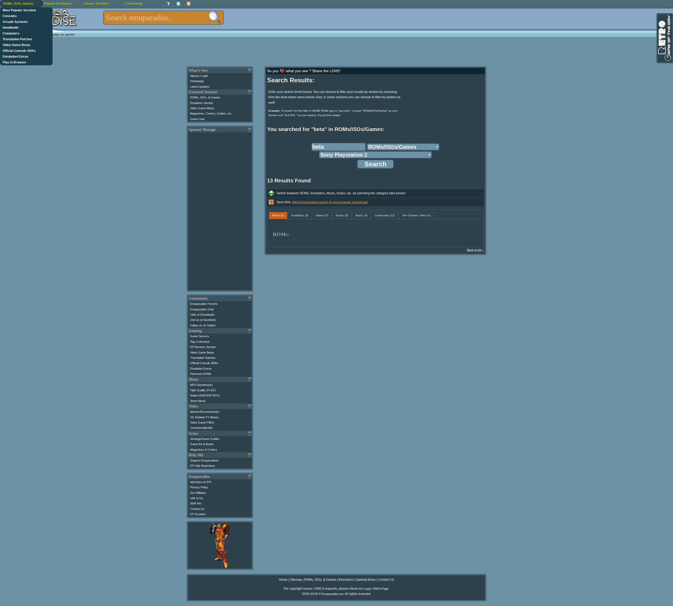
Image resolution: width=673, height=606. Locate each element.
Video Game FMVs (202, 422)
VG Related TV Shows (204, 417)
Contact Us (197, 508)
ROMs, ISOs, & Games (205, 97)
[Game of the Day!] (664, 38)
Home (283, 580)
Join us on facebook (203, 319)
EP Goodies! (198, 514)
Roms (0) (278, 215)
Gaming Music (365, 580)
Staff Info (195, 503)
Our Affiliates (198, 492)
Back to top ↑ (475, 249)
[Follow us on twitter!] (178, 4)
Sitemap (296, 580)
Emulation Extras (15, 56)
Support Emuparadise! (204, 460)
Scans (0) (342, 215)
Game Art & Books (202, 444)
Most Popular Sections (19, 10)
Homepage (197, 81)
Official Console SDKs (19, 51)
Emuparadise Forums (204, 303)
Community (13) (384, 215)
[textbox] (163, 18)
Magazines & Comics (203, 449)
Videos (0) (322, 215)
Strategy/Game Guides (205, 438)
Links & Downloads (202, 314)
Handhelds (11, 27)
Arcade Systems (15, 22)
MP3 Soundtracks (201, 384)
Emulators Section (201, 103)
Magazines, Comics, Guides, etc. (211, 113)
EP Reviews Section (203, 347)
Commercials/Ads (201, 427)
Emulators (346, 580)
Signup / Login (199, 75)
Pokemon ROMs (200, 373)
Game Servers (199, 336)
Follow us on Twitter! (203, 325)
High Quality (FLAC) (203, 390)
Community (134, 4)
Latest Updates (200, 86)
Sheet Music (198, 401)
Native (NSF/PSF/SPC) (205, 395)
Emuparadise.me (332, 593)
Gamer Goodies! (97, 4)
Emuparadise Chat (202, 309)
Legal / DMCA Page (376, 588)
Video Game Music (202, 108)
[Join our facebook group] (168, 4)
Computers (11, 33)
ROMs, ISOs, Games (18, 4)
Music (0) (361, 215)
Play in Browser (14, 62)
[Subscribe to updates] (188, 4)
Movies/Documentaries (205, 411)
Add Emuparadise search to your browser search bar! (330, 202)
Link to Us (196, 498)
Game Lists (197, 119)
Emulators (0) (300, 215)
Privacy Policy (199, 487)
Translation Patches (17, 39)
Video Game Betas (16, 45)
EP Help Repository (202, 465)
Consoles (10, 16)
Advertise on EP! (200, 482)
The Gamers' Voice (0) (416, 215)
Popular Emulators (58, 4)
